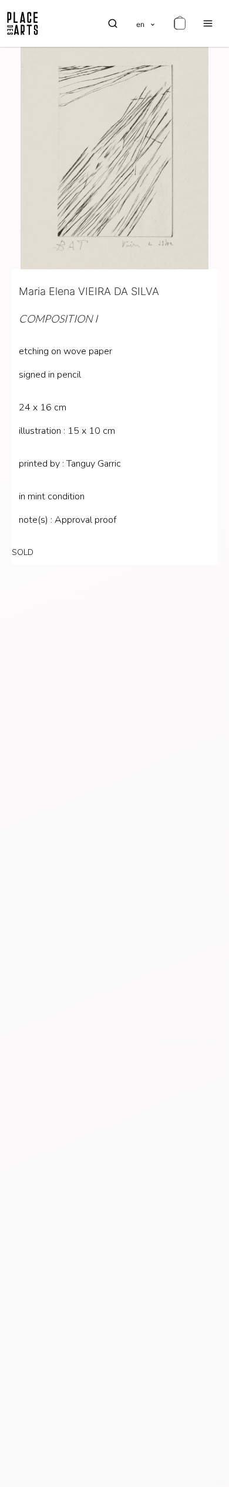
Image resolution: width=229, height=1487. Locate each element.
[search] (113, 23)
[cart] (180, 23)
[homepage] (22, 23)
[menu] (208, 23)
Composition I (58, 318)
